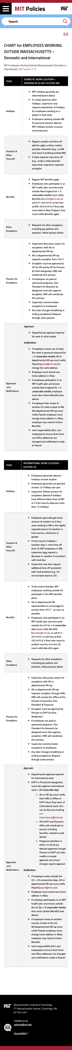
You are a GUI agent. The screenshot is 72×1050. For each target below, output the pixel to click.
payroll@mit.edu (48, 364)
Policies (30, 8)
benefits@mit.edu (51, 199)
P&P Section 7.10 (27, 69)
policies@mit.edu (23, 1024)
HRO (59, 259)
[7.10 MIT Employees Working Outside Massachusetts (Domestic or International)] (37, 65)
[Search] (65, 21)
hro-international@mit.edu (51, 815)
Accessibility (20, 1033)
